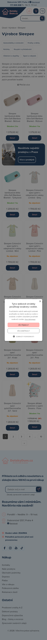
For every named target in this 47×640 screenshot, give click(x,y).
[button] (23, 336)
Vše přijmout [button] (23, 325)
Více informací (30, 319)
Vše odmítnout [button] (23, 331)
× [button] (40, 301)
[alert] (23, 320)
